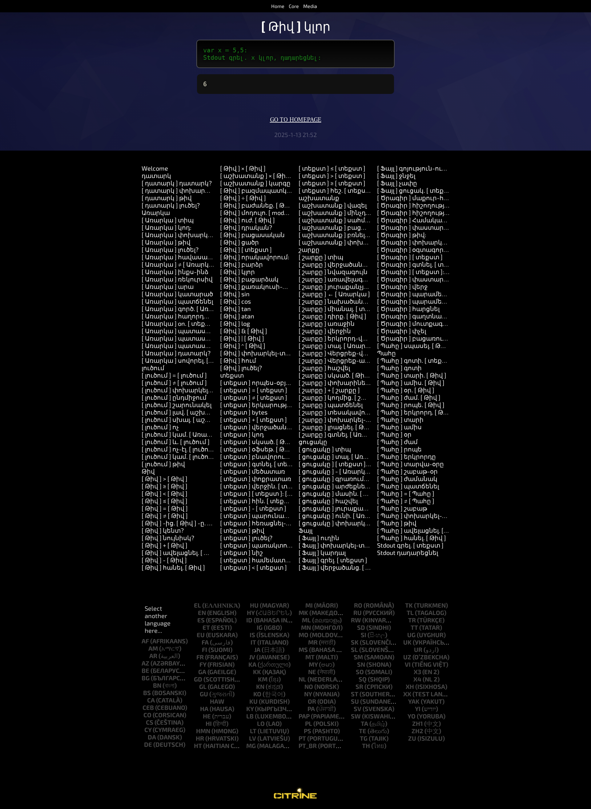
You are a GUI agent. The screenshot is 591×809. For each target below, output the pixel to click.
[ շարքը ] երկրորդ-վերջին (340, 338)
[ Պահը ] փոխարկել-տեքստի (423, 515)
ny (308, 694)
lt (253, 730)
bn (157, 685)
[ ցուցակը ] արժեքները (336, 486)
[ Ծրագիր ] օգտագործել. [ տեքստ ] (431, 249)
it (253, 642)
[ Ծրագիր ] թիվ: (401, 234)
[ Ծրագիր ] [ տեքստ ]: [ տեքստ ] (426, 271)
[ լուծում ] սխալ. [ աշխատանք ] (191, 419)
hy (251, 612)
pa (311, 708)
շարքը (309, 249)
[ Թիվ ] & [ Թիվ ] (243, 330)
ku (253, 701)
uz (407, 657)
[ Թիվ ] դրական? (246, 227)
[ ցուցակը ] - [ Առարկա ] (336, 471)
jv (252, 657)
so (360, 671)
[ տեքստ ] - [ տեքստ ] (253, 508)
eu (201, 634)
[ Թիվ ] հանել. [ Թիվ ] (173, 567)
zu (412, 738)
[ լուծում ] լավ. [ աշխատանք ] (188, 412)
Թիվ (148, 471)
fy (202, 664)
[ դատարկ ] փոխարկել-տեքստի (193, 190)
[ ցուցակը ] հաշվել (328, 500)
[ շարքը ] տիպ (321, 257)
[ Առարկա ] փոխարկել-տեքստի (193, 234)
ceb (148, 707)
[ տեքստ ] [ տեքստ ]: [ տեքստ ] (268, 493)
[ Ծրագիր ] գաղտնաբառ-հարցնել (431, 316)
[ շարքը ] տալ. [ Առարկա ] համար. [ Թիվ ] (362, 345)
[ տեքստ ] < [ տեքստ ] (253, 567)
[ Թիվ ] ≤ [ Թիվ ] (164, 500)
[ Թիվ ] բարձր (241, 264)
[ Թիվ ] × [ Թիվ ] (243, 168)
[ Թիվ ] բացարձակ (249, 279)
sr (359, 686)
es (201, 620)
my (313, 664)
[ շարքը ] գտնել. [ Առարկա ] (342, 434)
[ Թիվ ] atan (237, 316)
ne (312, 671)
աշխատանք (319, 197)
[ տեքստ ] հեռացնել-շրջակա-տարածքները (290, 523)
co (147, 714)
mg (251, 745)
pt (302, 738)
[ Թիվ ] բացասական (252, 234)
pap (304, 716)
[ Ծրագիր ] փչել (401, 330)
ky (250, 708)
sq (363, 679)
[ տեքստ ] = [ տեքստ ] (253, 390)
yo (412, 716)
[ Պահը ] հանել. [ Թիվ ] (411, 537)
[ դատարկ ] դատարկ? (177, 183)
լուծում (153, 367)
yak (414, 701)
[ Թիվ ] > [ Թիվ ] (164, 478)
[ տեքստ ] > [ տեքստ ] (332, 175)
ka (252, 664)
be (145, 670)
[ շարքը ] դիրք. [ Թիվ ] (332, 316)
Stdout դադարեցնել (407, 552)
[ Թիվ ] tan (235, 308)
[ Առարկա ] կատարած (177, 293)
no (308, 686)
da (152, 737)
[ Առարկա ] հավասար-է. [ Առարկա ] (198, 257)
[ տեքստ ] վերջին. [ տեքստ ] (264, 486)
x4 (417, 679)
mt (310, 657)
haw (217, 701)
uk (407, 642)
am (153, 648)
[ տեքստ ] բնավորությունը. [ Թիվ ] (274, 456)
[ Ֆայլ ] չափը (397, 183)
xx (407, 694)
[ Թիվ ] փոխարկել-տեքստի (263, 353)
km (262, 679)
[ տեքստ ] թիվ (242, 530)
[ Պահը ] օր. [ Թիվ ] (405, 390)
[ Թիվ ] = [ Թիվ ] (165, 508)
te (362, 730)
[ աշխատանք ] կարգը (255, 183)
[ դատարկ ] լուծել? (171, 205)
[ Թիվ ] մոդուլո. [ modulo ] (258, 212)
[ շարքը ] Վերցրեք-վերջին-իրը (348, 353)
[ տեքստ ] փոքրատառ (255, 478)
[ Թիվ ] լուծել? (241, 367)
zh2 (417, 730)
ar (153, 655)
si (363, 634)
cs (149, 722)
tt (414, 627)
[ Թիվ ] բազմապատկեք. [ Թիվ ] (268, 190)
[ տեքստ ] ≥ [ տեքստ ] (332, 183)
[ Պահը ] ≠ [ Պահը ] (405, 500)
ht (198, 745)
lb (250, 716)
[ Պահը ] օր (394, 434)
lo (261, 723)
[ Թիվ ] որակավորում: (254, 257)
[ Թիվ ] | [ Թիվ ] (242, 338)
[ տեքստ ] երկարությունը (260, 404)
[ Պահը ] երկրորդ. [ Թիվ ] (416, 412)
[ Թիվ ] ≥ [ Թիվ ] (164, 486)
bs (147, 692)
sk (355, 642)
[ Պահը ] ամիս (399, 427)
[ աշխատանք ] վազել (333, 205)
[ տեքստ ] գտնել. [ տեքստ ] (262, 463)
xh (410, 686)
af (145, 641)
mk (303, 612)
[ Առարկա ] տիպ (168, 220)
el (197, 605)
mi (309, 605)
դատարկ (156, 175)
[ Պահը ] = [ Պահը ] (405, 493)
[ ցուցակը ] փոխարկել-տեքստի (350, 523)
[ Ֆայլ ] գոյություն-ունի (413, 168)
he (207, 716)
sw (356, 716)
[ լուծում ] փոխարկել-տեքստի (190, 390)
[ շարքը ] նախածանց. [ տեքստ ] (349, 301)
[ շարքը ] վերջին (325, 330)
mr (313, 642)
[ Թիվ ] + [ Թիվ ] (164, 545)
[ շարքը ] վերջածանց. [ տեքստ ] (349, 264)
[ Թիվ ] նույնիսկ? (168, 537)
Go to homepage (295, 120)
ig (260, 627)
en (202, 612)
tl (410, 612)
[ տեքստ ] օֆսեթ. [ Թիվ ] (258, 449)
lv (252, 738)
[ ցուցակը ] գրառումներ (337, 478)
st (354, 694)
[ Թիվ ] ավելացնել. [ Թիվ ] (181, 552)
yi (417, 708)
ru (357, 612)
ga (202, 671)
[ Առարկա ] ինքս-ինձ (175, 271)
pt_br (308, 745)
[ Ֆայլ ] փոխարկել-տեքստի (342, 545)
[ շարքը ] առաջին (327, 323)
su (355, 701)
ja (257, 649)
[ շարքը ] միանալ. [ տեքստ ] (342, 308)
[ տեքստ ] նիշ (241, 552)
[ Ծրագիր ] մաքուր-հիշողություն (429, 197)
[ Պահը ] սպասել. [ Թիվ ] (414, 345)
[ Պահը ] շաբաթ (402, 508)
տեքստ (232, 375)
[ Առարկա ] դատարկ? (176, 353)
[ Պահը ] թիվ (396, 523)
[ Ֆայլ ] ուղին (319, 537)
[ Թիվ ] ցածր (239, 242)
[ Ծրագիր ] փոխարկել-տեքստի (427, 242)
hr (200, 738)
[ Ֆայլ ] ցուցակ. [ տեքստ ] (417, 190)
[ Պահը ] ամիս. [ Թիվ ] (410, 382)
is (252, 634)
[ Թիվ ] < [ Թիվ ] (164, 493)
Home (277, 6)
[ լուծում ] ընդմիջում (174, 397)
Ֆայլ (305, 530)
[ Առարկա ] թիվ (166, 242)
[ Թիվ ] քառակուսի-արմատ (264, 286)
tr (412, 620)
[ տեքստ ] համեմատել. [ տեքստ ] (272, 560)
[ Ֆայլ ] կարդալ (322, 552)
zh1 (417, 723)
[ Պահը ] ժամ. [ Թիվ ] (408, 397)
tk (409, 605)
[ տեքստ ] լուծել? (246, 537)
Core (294, 6)
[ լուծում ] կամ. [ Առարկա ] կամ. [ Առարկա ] (209, 434)
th (366, 745)
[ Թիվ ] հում (238, 360)
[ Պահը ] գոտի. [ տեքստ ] (416, 360)
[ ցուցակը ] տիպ (325, 449)
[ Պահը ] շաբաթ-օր (407, 471)
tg (364, 738)
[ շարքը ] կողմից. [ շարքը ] (340, 397)
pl (308, 723)
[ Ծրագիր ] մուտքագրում (417, 323)
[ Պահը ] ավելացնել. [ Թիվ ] (419, 530)
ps (307, 730)
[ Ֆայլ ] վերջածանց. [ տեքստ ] (345, 567)
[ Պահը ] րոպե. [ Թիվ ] (410, 404)
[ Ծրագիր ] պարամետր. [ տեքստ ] (431, 293)
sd (361, 627)
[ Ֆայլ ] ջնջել (396, 175)
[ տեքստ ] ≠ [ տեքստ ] (253, 397)
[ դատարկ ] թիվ (167, 197)
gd (198, 679)
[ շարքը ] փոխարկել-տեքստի (346, 419)
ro (358, 605)
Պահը (386, 353)
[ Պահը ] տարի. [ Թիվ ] (411, 375)
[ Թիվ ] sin (235, 293)
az (145, 663)
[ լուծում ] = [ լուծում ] (174, 375)
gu (204, 694)
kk (257, 671)
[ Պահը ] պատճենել (408, 486)
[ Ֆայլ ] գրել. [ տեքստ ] (333, 560)
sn (361, 664)
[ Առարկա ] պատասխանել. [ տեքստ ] (201, 330)
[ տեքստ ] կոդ (242, 434)
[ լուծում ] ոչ (160, 427)
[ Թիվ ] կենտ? (163, 530)
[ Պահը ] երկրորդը (406, 456)
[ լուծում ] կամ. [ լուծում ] (180, 456)
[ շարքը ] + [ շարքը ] (329, 390)
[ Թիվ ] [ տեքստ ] (246, 249)
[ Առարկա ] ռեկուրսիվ (177, 279)
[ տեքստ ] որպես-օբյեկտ (260, 382)
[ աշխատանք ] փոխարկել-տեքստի (356, 242)
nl (302, 679)
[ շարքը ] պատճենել (331, 404)
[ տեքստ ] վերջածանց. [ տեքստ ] (272, 427)
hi (209, 723)
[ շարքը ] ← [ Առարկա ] (334, 293)
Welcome (155, 168)
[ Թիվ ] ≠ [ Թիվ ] (165, 515)
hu (254, 605)
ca (151, 700)
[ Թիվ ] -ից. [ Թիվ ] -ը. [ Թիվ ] (184, 523)
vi (408, 664)
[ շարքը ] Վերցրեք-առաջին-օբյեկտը (357, 360)
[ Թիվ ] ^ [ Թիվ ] (242, 345)
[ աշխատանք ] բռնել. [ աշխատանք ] (357, 234)
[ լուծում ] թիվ (163, 463)
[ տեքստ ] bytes (243, 412)
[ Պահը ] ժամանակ (407, 478)
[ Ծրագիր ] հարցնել (408, 308)
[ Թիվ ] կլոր (237, 271)
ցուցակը (313, 441)
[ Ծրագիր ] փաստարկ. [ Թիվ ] (423, 227)
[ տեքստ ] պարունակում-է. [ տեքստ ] (279, 515)
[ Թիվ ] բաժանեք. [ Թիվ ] (258, 205)
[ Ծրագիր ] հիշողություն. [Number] (430, 212)
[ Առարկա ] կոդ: (166, 227)
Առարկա (156, 212)
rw (356, 620)
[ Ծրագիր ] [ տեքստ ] (410, 257)
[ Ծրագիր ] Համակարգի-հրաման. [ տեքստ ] (447, 220)
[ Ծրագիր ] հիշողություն (416, 205)
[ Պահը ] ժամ (397, 441)
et (206, 627)
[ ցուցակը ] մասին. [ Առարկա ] (347, 493)
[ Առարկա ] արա (168, 286)
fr (200, 657)
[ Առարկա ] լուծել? (170, 249)
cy (147, 729)
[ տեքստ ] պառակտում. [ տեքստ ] (273, 545)
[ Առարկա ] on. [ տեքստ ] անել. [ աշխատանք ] (213, 323)
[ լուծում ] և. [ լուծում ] (176, 441)
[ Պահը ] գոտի (399, 367)
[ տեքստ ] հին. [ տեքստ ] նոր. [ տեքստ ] (282, 500)
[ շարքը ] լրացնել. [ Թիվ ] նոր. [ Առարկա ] (362, 427)
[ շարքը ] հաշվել (324, 367)
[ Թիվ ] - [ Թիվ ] (164, 560)
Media (310, 6)
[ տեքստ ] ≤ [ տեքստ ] (332, 168)
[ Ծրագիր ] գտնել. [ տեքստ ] (421, 264)
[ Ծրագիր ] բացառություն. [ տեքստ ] (435, 338)
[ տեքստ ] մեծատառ (252, 471)
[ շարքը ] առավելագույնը (339, 279)
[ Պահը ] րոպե (399, 449)
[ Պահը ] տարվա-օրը (410, 463)
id (249, 620)
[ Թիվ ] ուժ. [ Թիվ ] (247, 220)
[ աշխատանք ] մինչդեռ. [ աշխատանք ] (361, 212)
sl (354, 649)
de (148, 744)
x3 (417, 671)
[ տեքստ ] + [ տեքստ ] (253, 419)
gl (203, 686)
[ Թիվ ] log (235, 323)
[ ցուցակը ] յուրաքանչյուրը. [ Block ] (355, 508)
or (312, 701)
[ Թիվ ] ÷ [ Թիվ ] (243, 197)
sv (357, 708)
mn (306, 627)
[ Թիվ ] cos (235, 301)
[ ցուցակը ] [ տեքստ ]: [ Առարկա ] (351, 463)
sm (358, 657)
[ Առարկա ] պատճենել (177, 301)
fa (205, 642)
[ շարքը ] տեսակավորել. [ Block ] (349, 412)
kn (260, 686)
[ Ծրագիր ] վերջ (402, 286)
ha (204, 708)
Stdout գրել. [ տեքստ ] (410, 545)
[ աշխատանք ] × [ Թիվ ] (256, 175)
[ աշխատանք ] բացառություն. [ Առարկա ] (365, 227)
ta (364, 723)
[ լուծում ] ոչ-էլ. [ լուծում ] (180, 449)
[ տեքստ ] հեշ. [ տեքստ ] (337, 190)
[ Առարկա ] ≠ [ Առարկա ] (180, 264)
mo (303, 634)
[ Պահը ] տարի (400, 419)
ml (306, 620)
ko (257, 694)
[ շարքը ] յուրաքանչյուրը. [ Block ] (351, 286)
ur (418, 649)
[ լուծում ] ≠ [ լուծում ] (174, 382)
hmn (203, 730)
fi (204, 649)
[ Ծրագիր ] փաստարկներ (418, 279)
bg (146, 678)
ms (303, 649)
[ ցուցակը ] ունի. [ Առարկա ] (343, 515)
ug (411, 634)
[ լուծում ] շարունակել (176, 404)
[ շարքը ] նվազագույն (333, 271)
